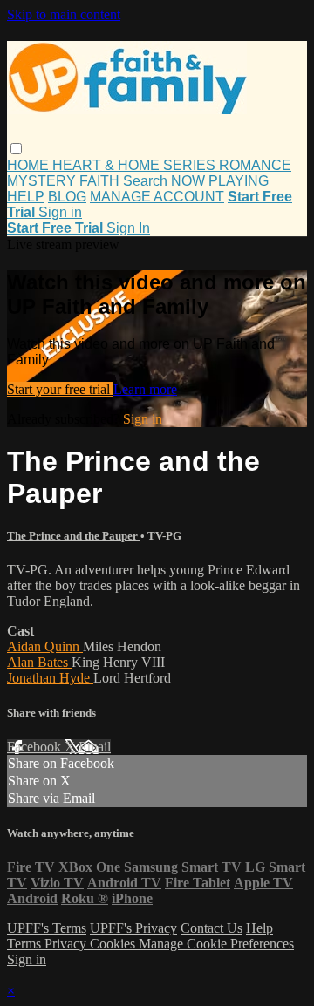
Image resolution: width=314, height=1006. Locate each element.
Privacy (67, 943)
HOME (29, 165)
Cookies (114, 943)
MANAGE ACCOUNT (157, 196)
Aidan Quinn (45, 646)
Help (259, 928)
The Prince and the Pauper (73, 535)
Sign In (128, 228)
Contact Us (211, 928)
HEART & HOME (107, 165)
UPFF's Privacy (133, 928)
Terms (25, 943)
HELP (25, 196)
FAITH (101, 180)
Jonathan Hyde (50, 677)
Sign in (60, 212)
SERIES (191, 165)
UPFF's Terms (46, 928)
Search (147, 180)
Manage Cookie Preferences (216, 943)
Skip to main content (63, 14)
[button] (16, 148)
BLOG (67, 196)
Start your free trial (60, 389)
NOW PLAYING (220, 180)
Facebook (36, 746)
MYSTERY (43, 180)
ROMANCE (255, 165)
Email (94, 746)
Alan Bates (39, 662)
